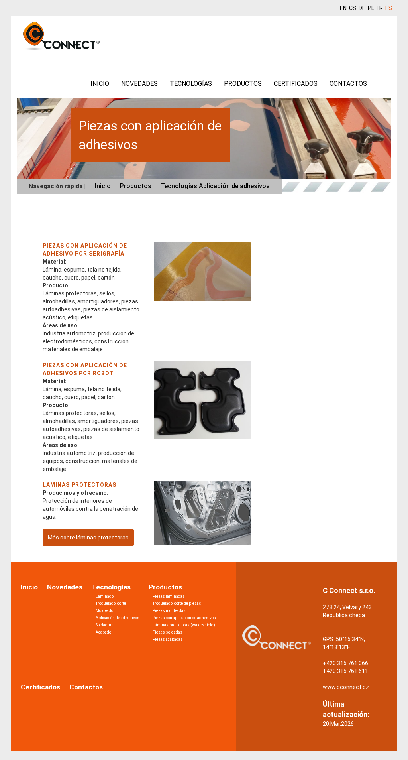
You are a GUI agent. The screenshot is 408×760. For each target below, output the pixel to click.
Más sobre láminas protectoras (88, 537)
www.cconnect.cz (346, 687)
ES (388, 8)
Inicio (99, 83)
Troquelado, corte (111, 603)
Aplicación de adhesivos (117, 618)
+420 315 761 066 (345, 663)
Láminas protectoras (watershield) (184, 625)
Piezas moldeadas (169, 610)
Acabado (103, 632)
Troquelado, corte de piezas (177, 603)
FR (380, 8)
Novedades (139, 83)
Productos (243, 83)
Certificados (296, 83)
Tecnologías (191, 83)
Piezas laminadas (169, 596)
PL (371, 8)
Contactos (348, 83)
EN (343, 8)
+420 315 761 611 (345, 671)
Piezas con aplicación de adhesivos (184, 618)
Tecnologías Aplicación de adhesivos (215, 186)
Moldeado (104, 610)
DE (362, 8)
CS (352, 8)
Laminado (105, 596)
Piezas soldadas (167, 632)
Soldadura (105, 625)
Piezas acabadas (168, 639)
